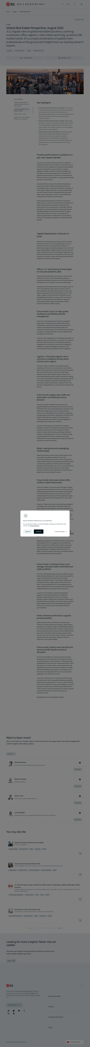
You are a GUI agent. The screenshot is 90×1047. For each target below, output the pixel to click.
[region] (45, 523)
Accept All (38, 531)
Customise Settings (61, 532)
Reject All (27, 531)
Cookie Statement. (34, 526)
